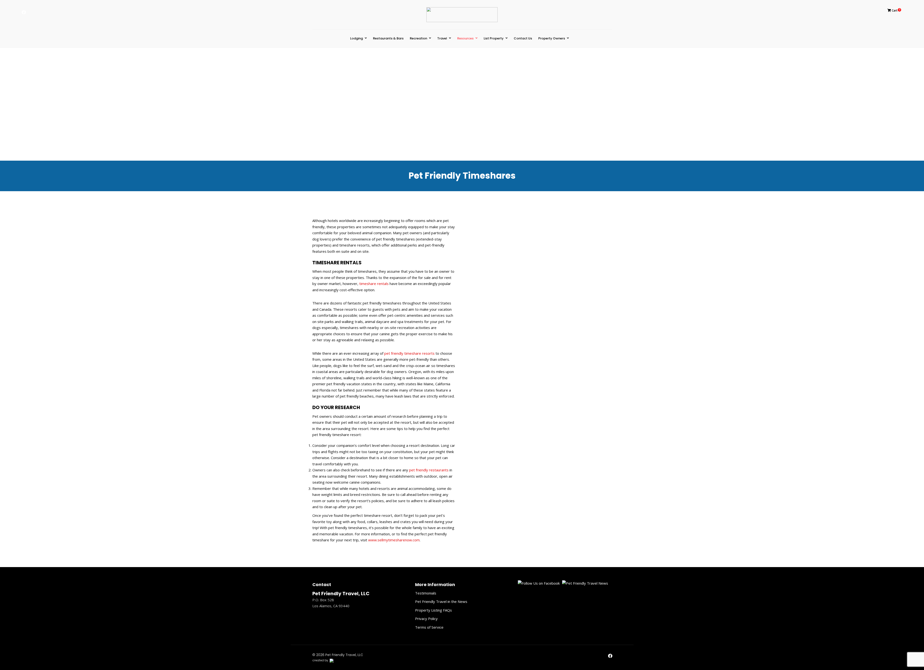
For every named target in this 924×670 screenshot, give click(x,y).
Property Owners (551, 38)
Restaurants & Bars (388, 38)
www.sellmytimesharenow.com (394, 539)
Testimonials (425, 593)
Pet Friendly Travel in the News (441, 601)
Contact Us (523, 38)
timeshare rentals (374, 283)
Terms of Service (429, 627)
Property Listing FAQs (433, 610)
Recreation (418, 38)
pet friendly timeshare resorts (409, 353)
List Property (494, 38)
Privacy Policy (426, 618)
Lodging (356, 38)
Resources (465, 38)
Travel (442, 38)
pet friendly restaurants (429, 470)
